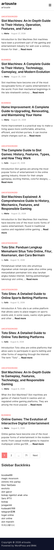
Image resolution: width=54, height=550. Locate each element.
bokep (4, 501)
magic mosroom (9, 478)
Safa (6, 163)
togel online (7, 515)
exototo (5, 488)
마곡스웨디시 (8, 525)
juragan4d (6, 505)
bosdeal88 (6, 475)
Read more (26, 49)
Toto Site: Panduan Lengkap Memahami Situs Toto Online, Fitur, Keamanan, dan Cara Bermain (26, 251)
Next (35, 455)
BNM (33, 545)
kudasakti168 (8, 508)
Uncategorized (9, 16)
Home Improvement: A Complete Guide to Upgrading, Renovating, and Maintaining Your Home (25, 111)
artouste (9, 3)
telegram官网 (8, 511)
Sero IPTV (6, 498)
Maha (6, 33)
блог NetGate (8, 485)
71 (26, 455)
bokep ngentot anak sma (14, 495)
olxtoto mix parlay (11, 481)
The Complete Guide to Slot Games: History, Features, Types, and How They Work (25, 154)
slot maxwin (7, 521)
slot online (6, 518)
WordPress (20, 545)
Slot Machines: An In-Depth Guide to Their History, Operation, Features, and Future (26, 24)
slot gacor (6, 491)
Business (6, 60)
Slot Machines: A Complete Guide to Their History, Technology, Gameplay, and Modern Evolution (25, 68)
